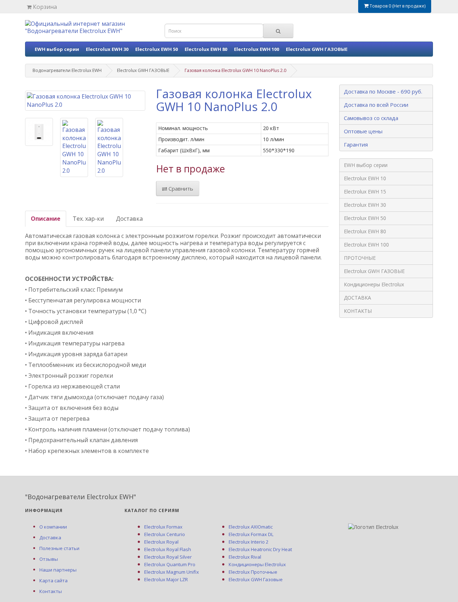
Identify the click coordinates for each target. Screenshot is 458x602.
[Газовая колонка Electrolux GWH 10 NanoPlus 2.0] (85, 101)
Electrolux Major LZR (166, 579)
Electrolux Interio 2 (248, 542)
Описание (45, 219)
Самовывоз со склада (371, 117)
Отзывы (48, 559)
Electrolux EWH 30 (107, 49)
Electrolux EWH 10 (365, 178)
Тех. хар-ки (88, 219)
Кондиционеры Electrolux (374, 284)
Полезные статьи (59, 548)
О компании (53, 527)
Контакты (50, 591)
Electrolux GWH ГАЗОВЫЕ (316, 49)
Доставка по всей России (376, 104)
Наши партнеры (58, 570)
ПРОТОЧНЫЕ (360, 257)
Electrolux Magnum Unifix (171, 572)
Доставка (129, 219)
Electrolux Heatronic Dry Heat (260, 549)
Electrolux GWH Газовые (256, 579)
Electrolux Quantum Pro (169, 564)
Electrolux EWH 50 (156, 49)
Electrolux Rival (245, 557)
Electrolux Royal (161, 542)
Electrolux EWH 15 (365, 191)
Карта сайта (53, 580)
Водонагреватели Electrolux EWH (67, 70)
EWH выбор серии (57, 49)
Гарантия (356, 144)
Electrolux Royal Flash (167, 549)
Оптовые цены (363, 131)
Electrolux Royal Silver (168, 557)
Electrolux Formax (163, 527)
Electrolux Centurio (164, 534)
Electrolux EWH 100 (256, 49)
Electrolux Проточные (253, 572)
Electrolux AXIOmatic (251, 527)
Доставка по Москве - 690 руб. (383, 91)
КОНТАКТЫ (358, 310)
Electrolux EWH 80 (206, 49)
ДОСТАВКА (357, 297)
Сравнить (180, 188)
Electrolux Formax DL (251, 534)
